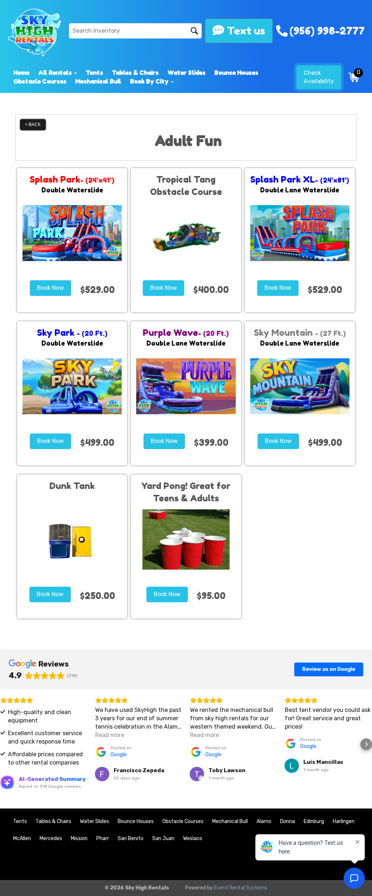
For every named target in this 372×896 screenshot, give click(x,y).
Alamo (263, 821)
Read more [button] (109, 735)
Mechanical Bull (98, 81)
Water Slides (186, 72)
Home (21, 72)
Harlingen (344, 821)
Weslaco (192, 838)
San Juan (163, 838)
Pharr (102, 838)
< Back (33, 124)
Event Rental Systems (240, 888)
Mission (79, 838)
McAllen (22, 838)
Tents (94, 72)
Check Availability (319, 77)
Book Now (50, 287)
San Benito (130, 838)
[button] (6, 744)
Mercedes (51, 838)
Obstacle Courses (39, 81)
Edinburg (314, 821)
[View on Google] (102, 774)
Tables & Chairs (135, 72)
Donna (287, 821)
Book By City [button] (150, 81)
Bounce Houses (236, 72)
